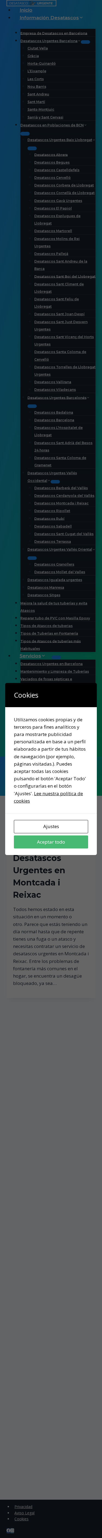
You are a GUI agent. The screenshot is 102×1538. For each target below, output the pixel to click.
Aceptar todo (51, 842)
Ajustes (51, 826)
